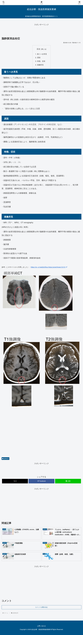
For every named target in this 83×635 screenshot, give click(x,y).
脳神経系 (6, 458)
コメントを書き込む (41, 607)
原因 (38, 57)
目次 (38, 49)
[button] (77, 411)
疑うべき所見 (42, 54)
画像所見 (40, 64)
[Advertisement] (41, 30)
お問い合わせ (41, 626)
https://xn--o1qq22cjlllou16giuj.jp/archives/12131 (48, 267)
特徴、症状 (41, 61)
